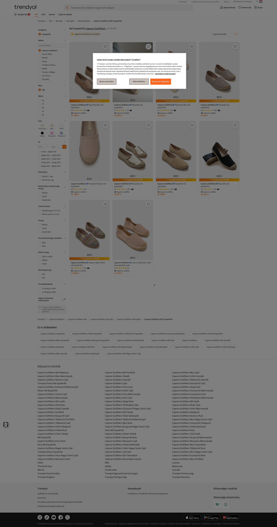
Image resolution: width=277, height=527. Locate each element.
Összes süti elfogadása (160, 81)
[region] (139, 71)
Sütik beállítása (139, 81)
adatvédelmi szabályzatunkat (165, 74)
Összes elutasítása (107, 81)
